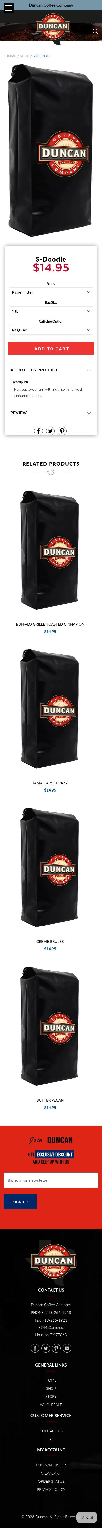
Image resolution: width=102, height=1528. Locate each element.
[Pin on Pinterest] (62, 431)
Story (51, 1396)
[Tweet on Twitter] (50, 431)
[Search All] (95, 31)
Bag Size (51, 302)
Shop (24, 56)
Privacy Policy (51, 1489)
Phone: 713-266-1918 (51, 1312)
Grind (51, 283)
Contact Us (51, 1430)
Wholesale (51, 1404)
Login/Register (51, 1464)
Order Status (51, 1481)
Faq (51, 1438)
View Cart (51, 1473)
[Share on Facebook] (38, 431)
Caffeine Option (51, 321)
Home (10, 56)
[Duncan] (51, 28)
